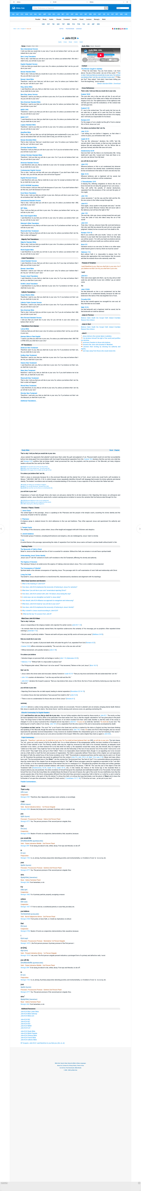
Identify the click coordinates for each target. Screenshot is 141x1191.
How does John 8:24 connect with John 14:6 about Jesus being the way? (46, 594)
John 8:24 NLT (25, 1021)
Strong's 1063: (26, 894)
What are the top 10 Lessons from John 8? (37, 614)
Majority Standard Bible (28, 242)
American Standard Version (30, 163)
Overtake (117, 318)
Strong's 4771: (26, 821)
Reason (83, 320)
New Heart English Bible (29, 216)
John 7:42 (76, 730)
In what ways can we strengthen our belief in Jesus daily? (41, 597)
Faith (106, 318)
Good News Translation (28, 193)
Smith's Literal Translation (29, 284)
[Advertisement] (70, 435)
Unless (92, 320)
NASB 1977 (24, 117)
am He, (95, 77)
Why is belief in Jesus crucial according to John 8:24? (40, 610)
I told (87, 75)
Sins (88, 320)
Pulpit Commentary (27, 737)
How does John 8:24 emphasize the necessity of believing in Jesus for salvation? (49, 587)
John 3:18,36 (85, 289)
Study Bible (25, 450)
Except (101, 318)
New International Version (29, 49)
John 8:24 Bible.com (27, 1016)
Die (97, 318)
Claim (89, 318)
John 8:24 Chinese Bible (29, 1035)
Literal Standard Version (29, 261)
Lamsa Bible (25, 329)
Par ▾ (33, 46)
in (105, 75)
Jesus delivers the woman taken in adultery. (97, 336)
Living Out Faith (26, 574)
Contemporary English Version (31, 170)
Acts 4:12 (84, 244)
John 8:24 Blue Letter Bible (30, 1012)
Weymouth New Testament (30, 231)
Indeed (111, 318)
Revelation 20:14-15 (77, 691)
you (91, 75)
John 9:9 (74, 757)
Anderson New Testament (29, 348)
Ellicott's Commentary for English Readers (35, 712)
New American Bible (27, 310)
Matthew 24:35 (98, 634)
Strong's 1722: (26, 858)
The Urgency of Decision (29, 562)
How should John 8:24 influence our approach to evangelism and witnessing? (48, 600)
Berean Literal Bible (27, 79)
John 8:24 (24, 707)
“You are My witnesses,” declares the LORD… (35, 486)
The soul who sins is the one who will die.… (35, 466)
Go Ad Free (4, 1183)
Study (70, 42)
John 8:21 (84, 276)
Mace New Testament (28, 370)
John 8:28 (107, 734)
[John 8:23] (2, 533)
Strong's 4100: (26, 919)
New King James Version (29, 94)
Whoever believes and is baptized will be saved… (36, 502)
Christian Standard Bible (29, 147)
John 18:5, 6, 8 (83, 757)
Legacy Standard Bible (28, 125)
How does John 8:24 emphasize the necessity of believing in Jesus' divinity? (48, 607)
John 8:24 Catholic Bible (29, 1040)
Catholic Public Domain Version (31, 302)
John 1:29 (84, 213)
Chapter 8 (23, 28)
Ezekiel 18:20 (85, 94)
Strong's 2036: (26, 809)
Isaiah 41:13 (51, 768)
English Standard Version (29, 64)
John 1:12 (63, 658)
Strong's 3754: (26, 833)
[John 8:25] (138, 533)
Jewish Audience (28, 534)
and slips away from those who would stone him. (99, 351)
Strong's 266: (25, 882)
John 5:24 (84, 223)
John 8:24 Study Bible (28, 1031)
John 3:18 (84, 164)
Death (93, 318)
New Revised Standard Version (31, 318)
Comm (76, 42)
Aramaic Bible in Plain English (30, 336)
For (114, 75)
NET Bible (24, 208)
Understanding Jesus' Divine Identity (33, 555)
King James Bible (26, 87)
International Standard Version (31, 201)
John (18, 28)
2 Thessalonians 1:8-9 (88, 182)
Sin (23, 540)
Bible (15, 28)
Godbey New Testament (29, 355)
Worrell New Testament (28, 386)
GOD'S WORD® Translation (30, 185)
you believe (85, 77)
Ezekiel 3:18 (85, 108)
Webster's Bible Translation (30, 223)
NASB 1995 (24, 110)
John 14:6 (84, 196)
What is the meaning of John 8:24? (33, 584)
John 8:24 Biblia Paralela (29, 1033)
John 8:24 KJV (25, 1028)
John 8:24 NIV (25, 1019)
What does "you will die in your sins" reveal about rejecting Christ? (44, 590)
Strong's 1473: (26, 943)
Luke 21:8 (99, 757)
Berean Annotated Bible (28, 140)
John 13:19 (84, 131)
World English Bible (27, 250)
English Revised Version (29, 178)
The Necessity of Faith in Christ (31, 549)
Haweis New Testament (29, 363)
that (93, 75)
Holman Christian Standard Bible (31, 155)
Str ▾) (36, 46)
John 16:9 (53, 724)
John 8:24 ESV (25, 1024)
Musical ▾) (97, 46)
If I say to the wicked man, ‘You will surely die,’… (36, 468)
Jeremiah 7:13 (32, 631)
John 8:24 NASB (26, 1026)
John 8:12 (84, 203)
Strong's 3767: (26, 797)
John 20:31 (25, 681)
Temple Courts (27, 527)
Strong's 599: (25, 846)
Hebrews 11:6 (85, 252)
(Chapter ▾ (29, 46)
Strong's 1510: (26, 955)
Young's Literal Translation (29, 276)
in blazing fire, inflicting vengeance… (33, 503)
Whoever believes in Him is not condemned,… (35, 500)
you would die (100, 75)
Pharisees (25, 519)
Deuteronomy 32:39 (87, 151)
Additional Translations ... (29, 401)
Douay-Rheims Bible (27, 295)
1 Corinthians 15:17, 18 (72, 778)
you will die (102, 77)
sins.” (113, 77)
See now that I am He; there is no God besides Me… (37, 488)
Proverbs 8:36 (86, 299)
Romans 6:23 (85, 120)
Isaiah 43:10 (85, 139)
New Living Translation (28, 56)
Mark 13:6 (92, 757)
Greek (81, 42)
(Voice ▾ (92, 46)
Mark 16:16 (85, 174)
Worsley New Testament (29, 393)
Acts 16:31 (93, 665)
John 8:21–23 (76, 625)
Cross (65, 42)
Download (116, 83)
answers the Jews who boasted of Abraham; (98, 344)
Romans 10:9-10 (86, 233)
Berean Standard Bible (28, 72)
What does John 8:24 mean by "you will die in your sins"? (41, 604)
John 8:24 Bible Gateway (29, 1014)
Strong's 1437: (26, 907)
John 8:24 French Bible (28, 1038)
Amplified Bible (26, 132)
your (107, 75)
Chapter (117, 450)
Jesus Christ (26, 510)
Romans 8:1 (70, 699)
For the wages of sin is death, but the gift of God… (36, 470)
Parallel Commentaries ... (29, 782)
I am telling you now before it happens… (34, 484)
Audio (60, 42)
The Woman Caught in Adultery (91, 69)
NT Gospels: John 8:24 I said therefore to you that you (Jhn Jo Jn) (43, 1043)
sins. (111, 75)
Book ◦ (112, 450)
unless (118, 75)
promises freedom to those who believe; (96, 342)
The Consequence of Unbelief (31, 568)
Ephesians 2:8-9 (72, 658)
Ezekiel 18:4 (88, 459)
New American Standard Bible (30, 102)
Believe (83, 318)
